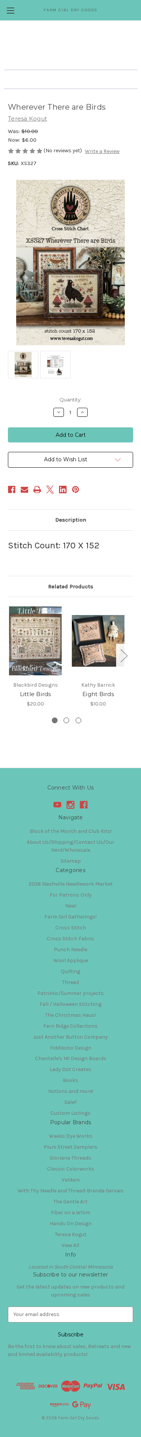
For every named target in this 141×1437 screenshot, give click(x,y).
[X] (50, 489)
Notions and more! (70, 1091)
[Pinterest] (75, 489)
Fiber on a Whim (70, 1212)
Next (123, 655)
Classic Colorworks (70, 1169)
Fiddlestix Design (70, 1048)
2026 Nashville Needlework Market (71, 884)
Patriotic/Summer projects (70, 993)
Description (70, 519)
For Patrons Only (71, 895)
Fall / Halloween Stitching (70, 1004)
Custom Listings (70, 1113)
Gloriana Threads (70, 1158)
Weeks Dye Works (70, 1136)
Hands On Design (71, 1223)
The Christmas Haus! (70, 1015)
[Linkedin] (63, 489)
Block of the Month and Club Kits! (71, 831)
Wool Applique (70, 960)
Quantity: (70, 399)
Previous (9, 655)
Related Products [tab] (70, 586)
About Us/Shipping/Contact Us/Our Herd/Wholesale (70, 846)
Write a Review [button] (102, 151)
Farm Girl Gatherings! (70, 917)
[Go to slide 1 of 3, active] (55, 720)
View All (70, 1245)
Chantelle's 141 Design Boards (70, 1058)
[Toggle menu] (10, 10)
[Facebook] (11, 489)
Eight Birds (98, 694)
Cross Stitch (70, 927)
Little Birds (35, 694)
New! (70, 906)
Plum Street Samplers (70, 1147)
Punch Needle (70, 949)
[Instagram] (70, 805)
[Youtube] (57, 805)
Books (70, 1080)
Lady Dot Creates (70, 1069)
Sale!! (70, 1102)
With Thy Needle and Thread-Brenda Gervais (71, 1191)
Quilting (70, 971)
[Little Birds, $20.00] (35, 641)
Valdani (71, 1180)
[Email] (24, 489)
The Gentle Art (70, 1201)
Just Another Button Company (70, 1037)
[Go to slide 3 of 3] (78, 720)
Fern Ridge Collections (70, 1026)
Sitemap (71, 861)
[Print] (37, 489)
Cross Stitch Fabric (70, 938)
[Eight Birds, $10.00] (98, 641)
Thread (70, 982)
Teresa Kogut (70, 1234)
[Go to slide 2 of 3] (66, 720)
